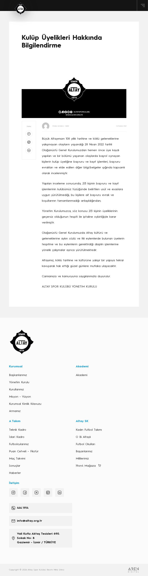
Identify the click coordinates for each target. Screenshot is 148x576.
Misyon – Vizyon (20, 396)
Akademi (81, 375)
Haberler (15, 473)
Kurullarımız (16, 389)
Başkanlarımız (18, 375)
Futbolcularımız (19, 444)
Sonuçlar (14, 465)
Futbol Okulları (85, 444)
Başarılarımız (84, 451)
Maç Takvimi (17, 458)
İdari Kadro (16, 437)
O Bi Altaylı (83, 437)
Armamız (15, 411)
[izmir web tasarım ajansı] (133, 569)
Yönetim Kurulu (19, 382)
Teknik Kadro (17, 429)
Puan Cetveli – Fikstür (24, 451)
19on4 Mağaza (86, 465)
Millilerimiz (82, 458)
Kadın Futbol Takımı (89, 429)
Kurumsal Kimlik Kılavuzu (25, 404)
